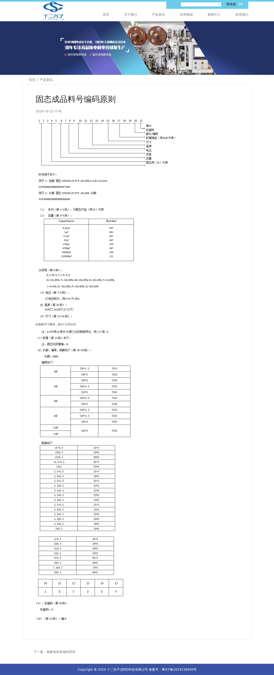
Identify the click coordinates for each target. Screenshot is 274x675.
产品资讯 (158, 14)
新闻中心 (214, 14)
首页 (106, 14)
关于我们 (130, 14)
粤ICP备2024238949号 (179, 669)
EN (240, 4)
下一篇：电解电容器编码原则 (54, 652)
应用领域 (186, 14)
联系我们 (241, 14)
